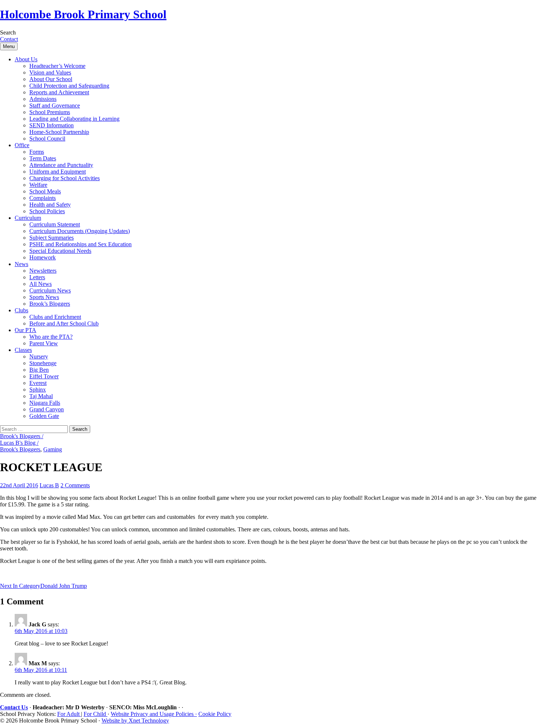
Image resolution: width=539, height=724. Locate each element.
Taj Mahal (41, 396)
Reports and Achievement (59, 92)
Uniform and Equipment (57, 171)
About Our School (50, 79)
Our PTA (25, 330)
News (21, 264)
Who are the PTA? (51, 337)
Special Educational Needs (60, 251)
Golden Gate (44, 416)
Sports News (44, 297)
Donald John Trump (43, 586)
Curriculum (28, 218)
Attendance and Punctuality (61, 165)
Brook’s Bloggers (49, 304)
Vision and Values (50, 72)
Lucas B (49, 485)
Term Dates (42, 158)
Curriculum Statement (54, 224)
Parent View (43, 343)
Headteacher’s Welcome (57, 66)
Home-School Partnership (59, 132)
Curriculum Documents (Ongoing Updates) (79, 231)
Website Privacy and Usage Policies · (154, 714)
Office (22, 145)
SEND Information (51, 125)
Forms (36, 152)
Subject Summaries (51, 237)
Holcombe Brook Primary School (83, 14)
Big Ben (39, 370)
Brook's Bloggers (20, 449)
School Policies (47, 211)
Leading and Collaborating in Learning (74, 119)
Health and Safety (50, 204)
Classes (23, 350)
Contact (9, 39)
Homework (42, 257)
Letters (37, 277)
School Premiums (49, 112)
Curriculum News (50, 290)
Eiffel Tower (44, 376)
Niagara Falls (44, 403)
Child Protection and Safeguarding (69, 86)
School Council (47, 138)
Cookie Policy (214, 714)
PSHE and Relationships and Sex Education (80, 244)
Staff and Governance (54, 105)
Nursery (38, 356)
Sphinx (37, 389)
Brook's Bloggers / (21, 436)
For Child (95, 714)
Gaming (52, 449)
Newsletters (42, 271)
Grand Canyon (46, 409)
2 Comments (75, 485)
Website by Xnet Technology (135, 720)
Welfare (38, 185)
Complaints (42, 198)
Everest (38, 383)
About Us (26, 59)
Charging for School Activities (64, 178)
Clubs (21, 310)
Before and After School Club (64, 323)
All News (40, 284)
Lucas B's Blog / (19, 443)
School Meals (45, 191)
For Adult (69, 714)
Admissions (42, 99)
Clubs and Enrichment (55, 317)
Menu (9, 46)
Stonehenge (42, 363)
